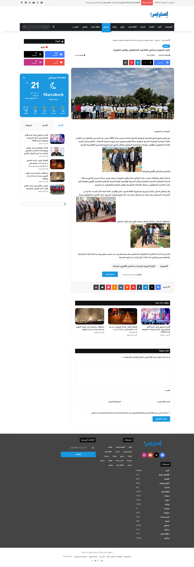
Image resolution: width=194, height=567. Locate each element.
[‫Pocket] (108, 287)
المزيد (76, 26)
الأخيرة (45, 125)
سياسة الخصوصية (80, 556)
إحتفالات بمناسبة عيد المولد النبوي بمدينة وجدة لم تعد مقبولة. (90, 328)
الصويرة (163, 266)
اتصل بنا (102, 556)
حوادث (166, 496)
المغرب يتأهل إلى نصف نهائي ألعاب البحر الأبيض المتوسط (36, 187)
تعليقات (28, 125)
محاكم (166, 529)
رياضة (114, 26)
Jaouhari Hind (163, 55)
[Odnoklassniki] (114, 287)
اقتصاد (151, 26)
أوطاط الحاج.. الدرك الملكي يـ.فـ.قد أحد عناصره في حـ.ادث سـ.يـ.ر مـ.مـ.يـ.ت (113, 2)
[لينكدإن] (138, 62)
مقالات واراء (95, 26)
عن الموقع (128, 556)
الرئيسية (168, 26)
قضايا (167, 521)
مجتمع (106, 26)
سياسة (166, 512)
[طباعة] (125, 62)
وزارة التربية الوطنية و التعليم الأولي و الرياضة (133, 266)
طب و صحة (165, 517)
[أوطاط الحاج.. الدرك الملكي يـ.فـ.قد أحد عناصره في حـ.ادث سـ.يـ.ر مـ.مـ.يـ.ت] (122, 316)
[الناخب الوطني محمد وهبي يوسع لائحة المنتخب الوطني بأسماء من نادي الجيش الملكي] (57, 152)
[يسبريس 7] (160, 14)
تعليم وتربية (164, 483)
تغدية (142, 26)
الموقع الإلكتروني (114, 401)
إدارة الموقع (93, 556)
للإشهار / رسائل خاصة (114, 556)
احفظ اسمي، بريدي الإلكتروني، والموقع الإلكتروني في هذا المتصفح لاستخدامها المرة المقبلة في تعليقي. (129, 413)
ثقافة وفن (132, 26)
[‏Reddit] (127, 287)
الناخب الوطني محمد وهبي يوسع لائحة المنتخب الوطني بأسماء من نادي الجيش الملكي (36, 150)
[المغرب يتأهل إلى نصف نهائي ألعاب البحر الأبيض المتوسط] (57, 190)
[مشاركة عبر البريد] (102, 287)
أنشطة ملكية (164, 474)
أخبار (160, 26)
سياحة (166, 508)
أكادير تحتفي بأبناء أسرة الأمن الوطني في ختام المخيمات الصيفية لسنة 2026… (156, 330)
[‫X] (152, 287)
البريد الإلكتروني (163, 401)
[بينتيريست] (131, 62)
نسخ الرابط (110, 274)
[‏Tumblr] (139, 287)
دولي (122, 26)
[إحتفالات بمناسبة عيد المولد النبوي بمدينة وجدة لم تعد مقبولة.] (89, 316)
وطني (84, 26)
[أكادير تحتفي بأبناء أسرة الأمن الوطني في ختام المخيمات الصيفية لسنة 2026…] (155, 316)
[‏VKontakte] (121, 287)
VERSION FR (67, 556)
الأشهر (60, 125)
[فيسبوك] (158, 287)
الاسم (167, 390)
